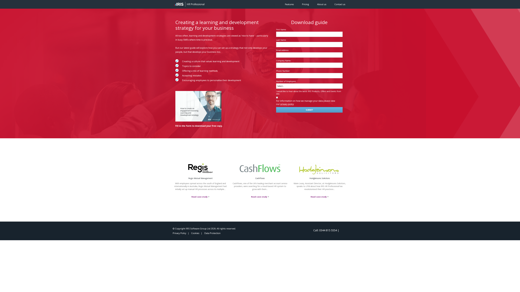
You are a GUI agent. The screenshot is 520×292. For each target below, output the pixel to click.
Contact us (339, 4)
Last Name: (281, 40)
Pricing (305, 4)
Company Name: (283, 60)
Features (289, 4)
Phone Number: (283, 71)
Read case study (199, 196)
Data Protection (212, 233)
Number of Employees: (286, 81)
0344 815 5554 (328, 230)
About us (321, 4)
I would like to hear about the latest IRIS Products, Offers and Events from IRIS (308, 92)
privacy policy (287, 104)
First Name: (281, 29)
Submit (309, 110)
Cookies (195, 233)
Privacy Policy (179, 233)
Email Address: (282, 50)
